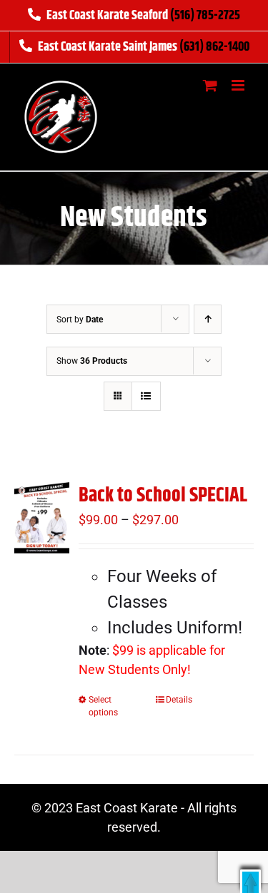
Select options (103, 706)
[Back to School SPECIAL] (41, 517)
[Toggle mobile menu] (239, 85)
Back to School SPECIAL (163, 496)
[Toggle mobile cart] (210, 85)
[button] (250, 881)
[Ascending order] (208, 319)
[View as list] (146, 396)
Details (179, 700)
